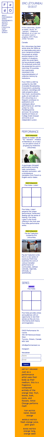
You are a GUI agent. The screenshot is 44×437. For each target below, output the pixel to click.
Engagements (7, 20)
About (4, 15)
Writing (5, 24)
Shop (4, 29)
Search (5, 32)
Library (4, 31)
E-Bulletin (6, 27)
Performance (7, 17)
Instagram (25, 349)
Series (4, 19)
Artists (5, 22)
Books (4, 26)
